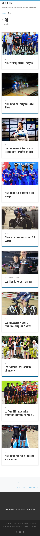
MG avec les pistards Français (19, 63)
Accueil (4, 13)
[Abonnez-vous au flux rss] (16, 532)
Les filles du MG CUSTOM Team (19, 281)
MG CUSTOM (14, 523)
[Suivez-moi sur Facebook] (23, 532)
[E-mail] (20, 532)
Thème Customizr (31, 526)
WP (13, 526)
